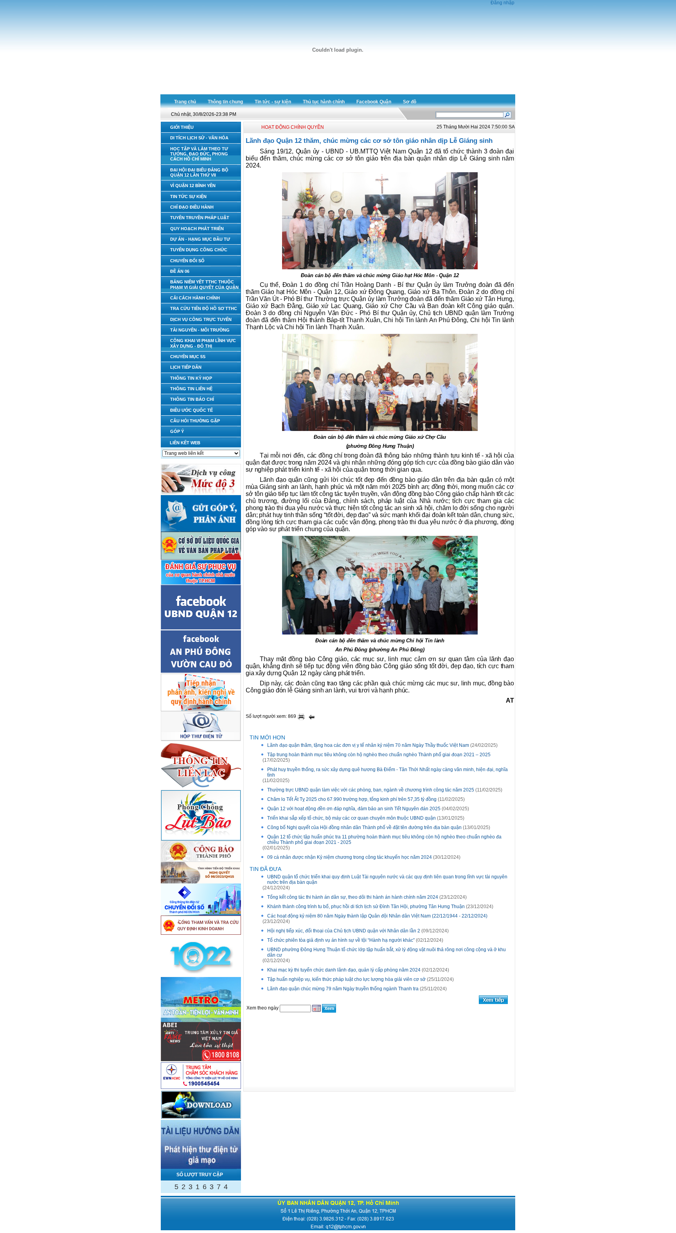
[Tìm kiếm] (507, 114)
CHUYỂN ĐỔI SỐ (187, 260)
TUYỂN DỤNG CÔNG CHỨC (198, 249)
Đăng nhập (502, 2)
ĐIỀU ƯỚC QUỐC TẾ (191, 410)
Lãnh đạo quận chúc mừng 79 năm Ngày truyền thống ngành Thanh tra (343, 988)
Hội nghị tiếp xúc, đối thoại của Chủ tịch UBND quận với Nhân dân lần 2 (343, 931)
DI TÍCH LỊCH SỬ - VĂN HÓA (199, 137)
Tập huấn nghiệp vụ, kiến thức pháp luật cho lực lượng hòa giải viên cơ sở (346, 979)
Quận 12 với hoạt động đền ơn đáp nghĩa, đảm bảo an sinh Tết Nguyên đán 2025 (353, 808)
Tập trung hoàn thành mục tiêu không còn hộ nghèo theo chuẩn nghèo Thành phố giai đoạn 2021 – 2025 (379, 754)
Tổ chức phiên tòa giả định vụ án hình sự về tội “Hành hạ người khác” (341, 940)
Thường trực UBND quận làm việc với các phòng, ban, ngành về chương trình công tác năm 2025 (370, 790)
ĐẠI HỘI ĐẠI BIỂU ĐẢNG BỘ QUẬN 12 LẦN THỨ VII (199, 172)
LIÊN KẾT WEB (185, 442)
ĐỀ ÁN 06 (179, 271)
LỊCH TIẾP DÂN (185, 367)
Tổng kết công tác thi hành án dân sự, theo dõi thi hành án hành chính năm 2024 (352, 897)
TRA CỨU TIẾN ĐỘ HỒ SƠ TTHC (203, 308)
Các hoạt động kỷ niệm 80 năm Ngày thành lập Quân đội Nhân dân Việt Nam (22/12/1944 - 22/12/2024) (377, 916)
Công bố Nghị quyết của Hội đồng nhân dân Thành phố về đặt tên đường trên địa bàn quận (364, 827)
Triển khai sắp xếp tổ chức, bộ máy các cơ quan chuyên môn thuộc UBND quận (351, 818)
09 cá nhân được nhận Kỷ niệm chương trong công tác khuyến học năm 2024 (349, 857)
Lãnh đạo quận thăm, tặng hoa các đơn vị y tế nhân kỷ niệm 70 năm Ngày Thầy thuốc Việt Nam (368, 745)
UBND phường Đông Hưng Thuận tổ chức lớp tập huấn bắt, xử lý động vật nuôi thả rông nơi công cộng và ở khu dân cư (386, 952)
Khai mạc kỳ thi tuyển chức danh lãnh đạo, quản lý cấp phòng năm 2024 (344, 970)
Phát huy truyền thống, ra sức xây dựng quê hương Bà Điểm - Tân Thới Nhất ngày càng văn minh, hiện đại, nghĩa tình (387, 772)
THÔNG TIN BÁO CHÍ (192, 399)
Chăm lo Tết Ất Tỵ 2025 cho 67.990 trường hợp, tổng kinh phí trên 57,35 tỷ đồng (352, 799)
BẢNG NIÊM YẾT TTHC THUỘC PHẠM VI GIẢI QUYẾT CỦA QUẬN (204, 284)
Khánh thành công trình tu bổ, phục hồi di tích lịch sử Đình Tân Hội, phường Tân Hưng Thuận (366, 906)
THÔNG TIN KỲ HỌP (191, 378)
